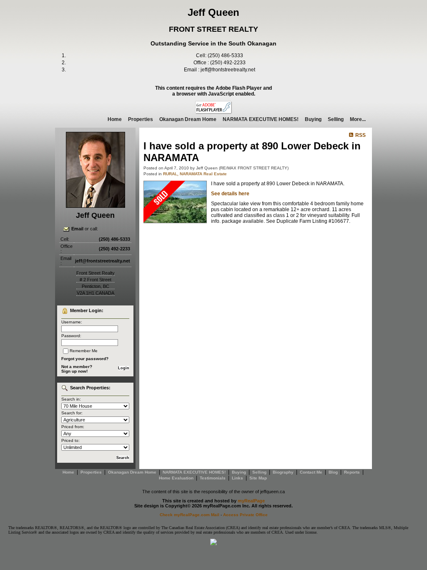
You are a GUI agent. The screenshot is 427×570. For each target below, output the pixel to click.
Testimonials (213, 478)
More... (358, 119)
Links (237, 478)
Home (115, 119)
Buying (313, 119)
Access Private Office (245, 514)
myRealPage (251, 500)
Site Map (258, 478)
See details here (230, 194)
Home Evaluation (176, 478)
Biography (283, 472)
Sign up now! (74, 371)
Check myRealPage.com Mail (189, 514)
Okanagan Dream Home (187, 119)
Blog (333, 472)
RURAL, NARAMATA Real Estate (195, 174)
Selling (336, 119)
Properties (140, 119)
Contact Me (311, 472)
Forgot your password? (84, 358)
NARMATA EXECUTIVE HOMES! (261, 119)
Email (77, 228)
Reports (352, 472)
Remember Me (84, 350)
